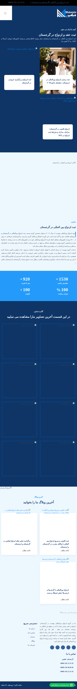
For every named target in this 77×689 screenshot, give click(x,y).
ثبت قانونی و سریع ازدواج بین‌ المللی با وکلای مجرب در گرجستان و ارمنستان (56, 544)
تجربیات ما (31, 645)
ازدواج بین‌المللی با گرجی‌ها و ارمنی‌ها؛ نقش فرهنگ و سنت (58, 591)
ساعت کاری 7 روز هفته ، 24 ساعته (11, 685)
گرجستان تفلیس (67, 659)
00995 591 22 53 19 (66, 663)
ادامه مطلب (65, 550)
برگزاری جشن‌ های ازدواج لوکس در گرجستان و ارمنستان (16, 542)
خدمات (32, 637)
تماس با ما (31, 633)
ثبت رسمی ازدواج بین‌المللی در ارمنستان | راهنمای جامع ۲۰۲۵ (58, 81)
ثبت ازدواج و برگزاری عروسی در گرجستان (19, 81)
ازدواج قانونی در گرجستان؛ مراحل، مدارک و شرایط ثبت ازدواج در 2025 (59, 132)
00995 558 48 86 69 (66, 667)
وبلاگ (33, 641)
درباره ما (32, 628)
